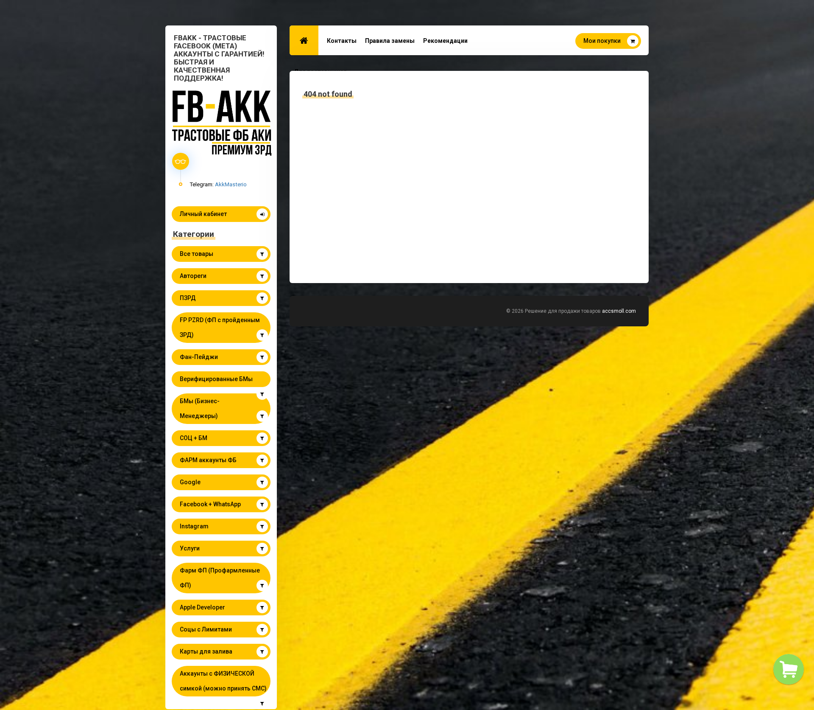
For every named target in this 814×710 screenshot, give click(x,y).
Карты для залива (206, 651)
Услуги (190, 548)
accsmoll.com (619, 311)
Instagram (194, 526)
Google (190, 482)
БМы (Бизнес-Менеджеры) (200, 408)
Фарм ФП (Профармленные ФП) (220, 578)
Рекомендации (445, 40)
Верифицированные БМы (216, 379)
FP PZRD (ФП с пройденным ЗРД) (220, 327)
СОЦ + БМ (193, 438)
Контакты (342, 40)
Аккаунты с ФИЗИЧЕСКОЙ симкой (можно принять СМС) (223, 681)
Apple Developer (202, 607)
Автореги (193, 275)
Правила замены (390, 40)
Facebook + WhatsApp (210, 504)
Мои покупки (602, 40)
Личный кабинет (203, 213)
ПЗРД (188, 298)
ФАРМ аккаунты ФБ (208, 460)
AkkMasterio (231, 184)
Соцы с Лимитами (206, 629)
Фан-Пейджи (199, 357)
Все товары (196, 253)
